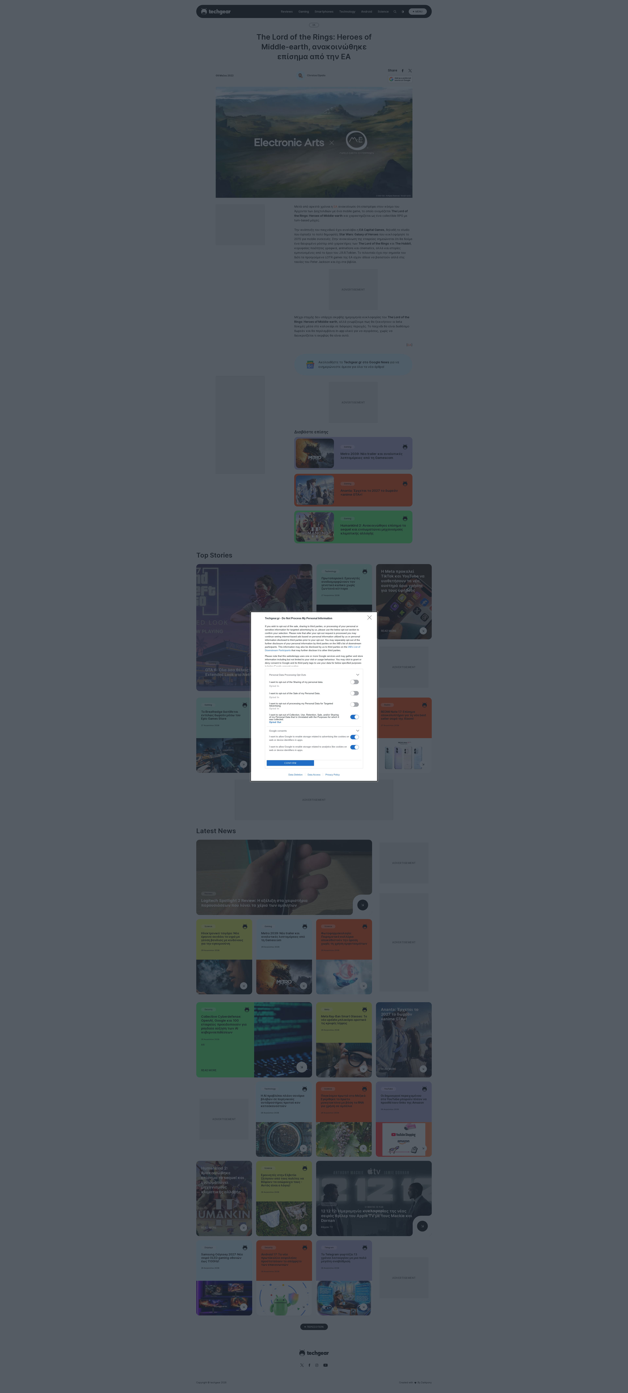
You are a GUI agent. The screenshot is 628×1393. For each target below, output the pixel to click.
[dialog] (314, 696)
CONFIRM (290, 763)
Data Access (314, 774)
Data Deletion (295, 774)
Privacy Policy (332, 774)
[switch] (354, 682)
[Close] (370, 618)
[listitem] (314, 674)
